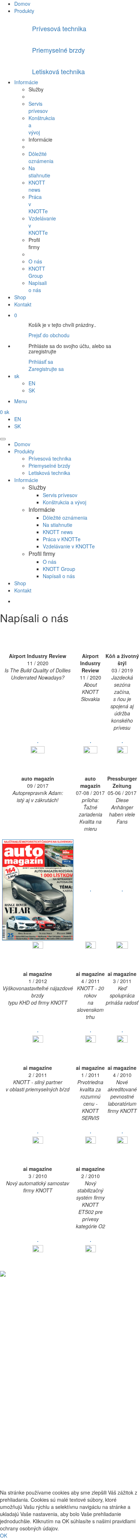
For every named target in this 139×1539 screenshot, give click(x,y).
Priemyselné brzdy (49, 465)
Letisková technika (49, 472)
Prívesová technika (50, 458)
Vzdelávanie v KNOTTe (69, 546)
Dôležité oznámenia (41, 157)
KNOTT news (37, 186)
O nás (35, 261)
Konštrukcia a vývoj (64, 502)
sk (16, 376)
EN (32, 383)
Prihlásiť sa (41, 361)
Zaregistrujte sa (46, 368)
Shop (20, 297)
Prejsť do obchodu (49, 335)
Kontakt (22, 304)
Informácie (26, 82)
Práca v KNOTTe (62, 539)
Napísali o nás (38, 286)
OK (3, 1535)
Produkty (24, 10)
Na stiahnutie (39, 172)
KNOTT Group (37, 272)
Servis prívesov (38, 107)
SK (32, 390)
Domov (22, 3)
